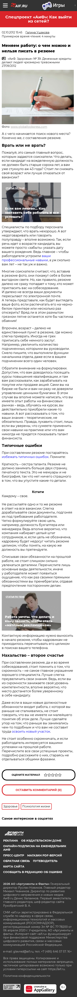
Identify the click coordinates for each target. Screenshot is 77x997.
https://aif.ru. (56, 969)
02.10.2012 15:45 (12, 32)
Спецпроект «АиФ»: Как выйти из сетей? (38, 19)
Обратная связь (16, 861)
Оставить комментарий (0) (39, 790)
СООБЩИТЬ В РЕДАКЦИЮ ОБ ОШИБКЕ (32, 872)
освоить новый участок (31, 731)
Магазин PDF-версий (44, 855)
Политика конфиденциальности (26, 976)
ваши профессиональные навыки (26, 258)
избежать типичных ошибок (25, 457)
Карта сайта (13, 866)
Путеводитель (45, 861)
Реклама (10, 840)
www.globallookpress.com (29, 127)
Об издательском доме (41, 840)
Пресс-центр (13, 855)
